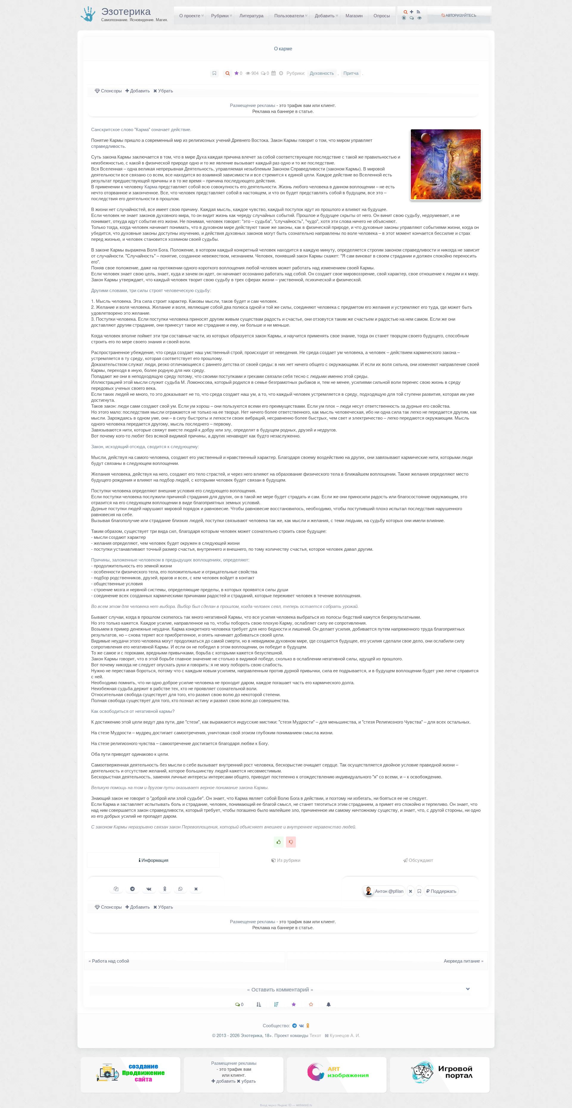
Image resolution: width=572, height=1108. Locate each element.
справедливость (108, 146)
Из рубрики (288, 860)
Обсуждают (420, 860)
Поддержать (443, 891)
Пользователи (289, 15)
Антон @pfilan (388, 891)
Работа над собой (107, 961)
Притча (350, 73)
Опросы (382, 15)
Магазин (354, 15)
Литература (251, 15)
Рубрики (220, 15)
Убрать (165, 90)
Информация (154, 860)
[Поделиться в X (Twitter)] (196, 889)
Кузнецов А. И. (345, 1035)
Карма (150, 186)
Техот (315, 1035)
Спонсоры (111, 90)
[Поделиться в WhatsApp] (180, 889)
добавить (225, 1081)
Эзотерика (126, 10)
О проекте (189, 15)
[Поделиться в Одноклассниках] (165, 889)
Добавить (325, 15)
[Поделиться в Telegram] (132, 889)
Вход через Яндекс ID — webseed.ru (286, 1105)
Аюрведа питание (465, 961)
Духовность (322, 73)
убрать (248, 1081)
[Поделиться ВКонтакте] (149, 889)
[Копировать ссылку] (116, 889)
